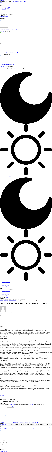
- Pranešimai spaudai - (17, 428)
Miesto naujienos (38, 427)
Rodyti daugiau (6, 70)
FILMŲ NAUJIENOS (3, 42)
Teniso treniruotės (10, 428)
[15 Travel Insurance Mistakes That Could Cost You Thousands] (4, 50)
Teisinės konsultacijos (14, 427)
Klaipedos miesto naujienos (30, 427)
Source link (2, 395)
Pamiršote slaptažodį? (3, 451)
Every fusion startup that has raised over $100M (7, 64)
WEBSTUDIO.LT (3, 424)
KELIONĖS (2, 54)
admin (1, 313)
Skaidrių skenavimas (21, 427)
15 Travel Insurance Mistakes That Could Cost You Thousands (9, 52)
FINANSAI (2, 31)
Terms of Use (12, 404)
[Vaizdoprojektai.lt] (6, 176)
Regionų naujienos (30, 428)
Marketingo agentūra (6, 427)
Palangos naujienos (36, 428)
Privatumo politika (16, 1)
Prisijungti (6, 297)
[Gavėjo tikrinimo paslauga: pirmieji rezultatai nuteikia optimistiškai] (4, 27)
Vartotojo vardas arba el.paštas (5, 444)
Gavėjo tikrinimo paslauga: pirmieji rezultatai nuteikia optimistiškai (10, 29)
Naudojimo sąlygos (23, 1)
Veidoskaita (5, 428)
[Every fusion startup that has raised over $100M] (4, 62)
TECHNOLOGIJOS (3, 66)
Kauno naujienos (23, 428)
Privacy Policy (30, 404)
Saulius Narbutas (44, 427)
